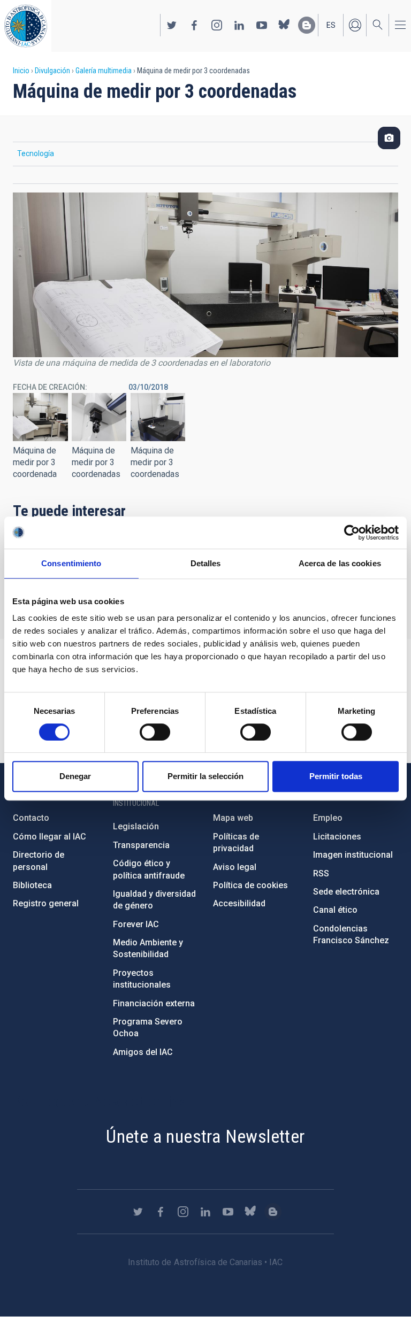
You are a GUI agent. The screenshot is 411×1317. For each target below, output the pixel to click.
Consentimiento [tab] (71, 563)
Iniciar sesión (355, 25)
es (331, 25)
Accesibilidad (239, 903)
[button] (40, 417)
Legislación (136, 826)
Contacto (31, 818)
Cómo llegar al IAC (49, 836)
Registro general (46, 903)
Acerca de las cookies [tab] (340, 563)
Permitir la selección (205, 776)
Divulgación (52, 70)
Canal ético (335, 910)
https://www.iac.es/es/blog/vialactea (306, 25)
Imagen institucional (353, 855)
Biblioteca (32, 885)
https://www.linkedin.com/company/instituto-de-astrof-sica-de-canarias (239, 25)
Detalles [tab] (206, 563)
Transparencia (141, 845)
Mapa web (233, 818)
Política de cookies (250, 885)
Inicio (21, 70)
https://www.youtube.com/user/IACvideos (261, 25)
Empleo (327, 818)
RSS (321, 873)
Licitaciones (337, 836)
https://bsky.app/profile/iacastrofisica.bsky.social (284, 25)
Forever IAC (136, 924)
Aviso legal (234, 867)
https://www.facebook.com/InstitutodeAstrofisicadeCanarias (194, 25)
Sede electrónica (346, 892)
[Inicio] (25, 26)
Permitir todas (335, 776)
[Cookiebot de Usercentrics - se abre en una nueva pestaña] (352, 533)
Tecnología (35, 153)
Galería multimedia (103, 70)
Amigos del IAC (143, 1052)
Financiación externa (154, 1003)
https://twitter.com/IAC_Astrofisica (172, 25)
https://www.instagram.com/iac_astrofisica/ (217, 25)
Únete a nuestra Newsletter (205, 1136)
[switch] (155, 732)
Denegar (75, 776)
